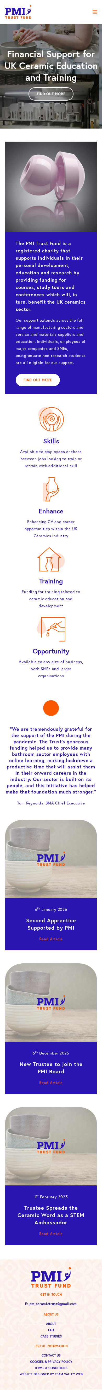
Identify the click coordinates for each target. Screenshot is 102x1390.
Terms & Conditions (51, 1368)
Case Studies (51, 1336)
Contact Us (51, 1355)
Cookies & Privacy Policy (51, 1362)
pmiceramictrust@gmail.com (53, 1304)
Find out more (51, 94)
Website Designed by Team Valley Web (51, 1374)
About (51, 1324)
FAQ (51, 1330)
